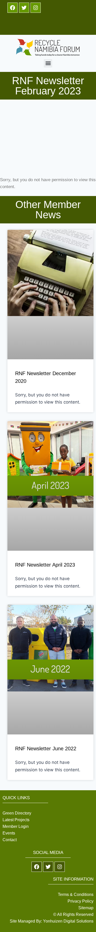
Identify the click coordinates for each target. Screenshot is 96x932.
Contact (10, 840)
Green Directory (17, 813)
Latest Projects (16, 820)
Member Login (16, 826)
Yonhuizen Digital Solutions (68, 921)
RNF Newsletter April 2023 (45, 565)
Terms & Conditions (75, 894)
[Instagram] (35, 8)
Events (9, 833)
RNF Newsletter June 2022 (45, 748)
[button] (48, 63)
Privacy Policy (80, 901)
